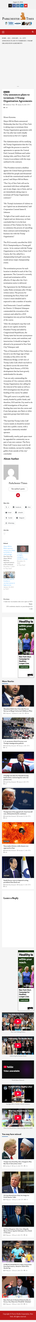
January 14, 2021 (22, 104)
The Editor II (8, 1166)
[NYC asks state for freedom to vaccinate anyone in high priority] (9, 575)
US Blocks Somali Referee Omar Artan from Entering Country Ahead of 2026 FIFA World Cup (18, 1266)
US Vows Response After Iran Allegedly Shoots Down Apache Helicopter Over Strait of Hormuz (18, 1231)
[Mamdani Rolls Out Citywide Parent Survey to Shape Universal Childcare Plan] (18, 696)
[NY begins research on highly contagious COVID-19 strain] (22, 548)
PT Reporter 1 (8, 713)
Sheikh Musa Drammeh (10, 745)
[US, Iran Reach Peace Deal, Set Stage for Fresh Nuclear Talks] (18, 1182)
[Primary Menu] (4, 31)
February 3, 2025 (22, 745)
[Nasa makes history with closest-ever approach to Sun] (18, 833)
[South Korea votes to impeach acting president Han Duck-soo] (18, 867)
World (5, 1190)
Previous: (18, 600)
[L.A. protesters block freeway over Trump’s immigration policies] (18, 728)
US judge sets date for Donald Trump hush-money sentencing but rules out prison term (16, 777)
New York (6, 92)
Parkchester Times (10, 104)
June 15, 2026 (17, 1166)
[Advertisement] (18, 65)
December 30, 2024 (23, 816)
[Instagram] (18, 5)
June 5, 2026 (17, 1304)
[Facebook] (14, 5)
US (5, 1224)
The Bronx (13, 736)
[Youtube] (26, 5)
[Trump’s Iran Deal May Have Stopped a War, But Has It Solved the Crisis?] (18, 1148)
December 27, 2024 (23, 850)
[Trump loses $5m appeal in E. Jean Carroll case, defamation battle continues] (18, 798)
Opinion (6, 1157)
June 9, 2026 (17, 1235)
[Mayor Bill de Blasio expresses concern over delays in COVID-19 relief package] (10, 557)
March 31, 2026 (18, 713)
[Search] (33, 32)
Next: (19, 606)
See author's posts (18, 489)
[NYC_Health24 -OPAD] (26, 647)
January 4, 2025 (22, 782)
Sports (5, 1259)
